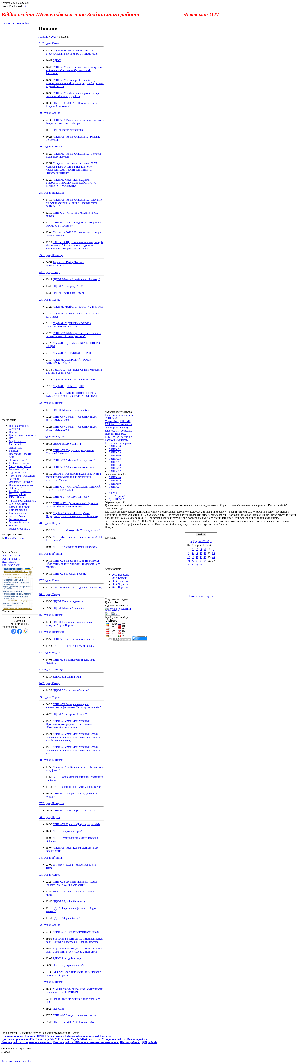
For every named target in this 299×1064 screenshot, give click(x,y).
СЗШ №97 (115, 468)
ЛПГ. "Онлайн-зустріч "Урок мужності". (77, 530)
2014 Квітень (119, 577)
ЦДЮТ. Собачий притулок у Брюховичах (77, 786)
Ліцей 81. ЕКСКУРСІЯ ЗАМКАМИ (74, 379)
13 (213, 553)
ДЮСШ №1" (116, 499)
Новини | (30, 1036)
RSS (25, 6)
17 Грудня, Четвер (49, 580)
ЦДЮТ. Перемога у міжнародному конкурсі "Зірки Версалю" (70, 624)
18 (205, 557)
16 (197, 557)
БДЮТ (57, 60)
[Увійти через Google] (25, 631)
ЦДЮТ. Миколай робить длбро (71, 409)
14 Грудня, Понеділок (51, 631)
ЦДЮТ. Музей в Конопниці (69, 901)
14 (188, 557)
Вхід (27, 22)
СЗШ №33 (115, 458)
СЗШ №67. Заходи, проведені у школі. (75, 1015)
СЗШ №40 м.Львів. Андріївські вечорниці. (78, 587)
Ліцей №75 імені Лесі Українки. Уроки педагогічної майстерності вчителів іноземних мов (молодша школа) (73, 737)
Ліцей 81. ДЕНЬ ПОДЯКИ (68, 386)
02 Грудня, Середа (49, 924)
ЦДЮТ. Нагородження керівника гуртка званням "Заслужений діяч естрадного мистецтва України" (73, 476)
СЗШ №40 (115, 477)
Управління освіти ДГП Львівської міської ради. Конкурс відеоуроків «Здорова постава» (74, 940)
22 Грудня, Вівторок (51, 402)
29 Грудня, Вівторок (51, 146)
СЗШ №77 (115, 486)
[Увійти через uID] (13, 631)
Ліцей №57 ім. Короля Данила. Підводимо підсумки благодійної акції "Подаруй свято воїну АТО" (74, 202)
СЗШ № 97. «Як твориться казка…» (74, 810)
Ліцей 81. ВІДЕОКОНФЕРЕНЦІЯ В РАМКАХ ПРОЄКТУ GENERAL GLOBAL (72, 395)
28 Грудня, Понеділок (51, 192)
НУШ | (41, 1036)
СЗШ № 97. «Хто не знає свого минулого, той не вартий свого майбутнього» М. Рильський (74, 70)
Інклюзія (105, 1036)
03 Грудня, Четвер (49, 874)
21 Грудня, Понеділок (51, 436)
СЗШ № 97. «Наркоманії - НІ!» (71, 496)
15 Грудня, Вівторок (51, 614)
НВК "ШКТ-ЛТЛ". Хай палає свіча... (75, 1022)
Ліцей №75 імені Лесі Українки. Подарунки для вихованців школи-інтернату (72, 515)
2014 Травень (120, 580)
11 (205, 553)
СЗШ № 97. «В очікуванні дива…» (73, 638)
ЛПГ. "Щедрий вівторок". (68, 831)
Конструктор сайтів (13, 1060)
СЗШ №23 (115, 452)
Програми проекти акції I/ (17, 1039)
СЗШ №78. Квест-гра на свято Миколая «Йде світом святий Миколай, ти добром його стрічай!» (73, 563)
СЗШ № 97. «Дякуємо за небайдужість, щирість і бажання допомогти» (72, 505)
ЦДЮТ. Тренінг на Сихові (68, 292)
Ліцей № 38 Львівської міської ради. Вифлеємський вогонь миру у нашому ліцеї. (72, 52)
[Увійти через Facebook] (19, 631)
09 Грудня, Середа (49, 697)
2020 (53, 36)
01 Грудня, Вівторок (51, 981)
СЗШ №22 (115, 449)
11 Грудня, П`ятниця (51, 669)
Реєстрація (18, 22)
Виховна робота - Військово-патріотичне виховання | (86, 1042)
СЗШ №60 (115, 483)
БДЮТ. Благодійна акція (67, 676)
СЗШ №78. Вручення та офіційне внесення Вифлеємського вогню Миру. (75, 121)
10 (201, 553)
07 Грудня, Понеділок (51, 803)
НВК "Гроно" (117, 496)
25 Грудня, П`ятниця (51, 255)
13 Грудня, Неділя (49, 652)
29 (193, 565)
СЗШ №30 (115, 455)
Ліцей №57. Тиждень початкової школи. (76, 931)
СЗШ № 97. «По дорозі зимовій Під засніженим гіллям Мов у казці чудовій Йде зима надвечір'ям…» (75, 83)
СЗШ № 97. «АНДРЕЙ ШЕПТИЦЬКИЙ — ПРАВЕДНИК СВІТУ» (73, 488)
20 (213, 557)
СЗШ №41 (115, 461)
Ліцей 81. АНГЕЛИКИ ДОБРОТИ (73, 352)
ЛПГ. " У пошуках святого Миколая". (75, 546)
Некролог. (59, 1008)
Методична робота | (114, 1039)
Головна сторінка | (13, 1036)
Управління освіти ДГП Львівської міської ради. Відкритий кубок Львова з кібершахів (74, 950)
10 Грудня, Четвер (49, 683)
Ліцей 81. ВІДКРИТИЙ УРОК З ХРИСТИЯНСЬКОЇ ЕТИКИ (68, 325)
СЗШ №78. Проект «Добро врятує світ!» (76, 824)
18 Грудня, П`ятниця (51, 553)
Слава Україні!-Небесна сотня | (81, 1039)
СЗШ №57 (115, 471)
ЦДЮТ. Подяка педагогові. (69, 601)
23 (197, 561)
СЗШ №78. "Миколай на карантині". (74, 460)
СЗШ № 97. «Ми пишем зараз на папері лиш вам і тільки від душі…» (72, 95)
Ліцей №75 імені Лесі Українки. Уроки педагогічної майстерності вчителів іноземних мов (73, 750)
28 (188, 565)
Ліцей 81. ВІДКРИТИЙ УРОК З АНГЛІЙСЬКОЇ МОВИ (68, 361)
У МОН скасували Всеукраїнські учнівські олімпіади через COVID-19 (74, 990)
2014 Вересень (120, 587)
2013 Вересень (120, 574)
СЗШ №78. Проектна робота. (70, 573)
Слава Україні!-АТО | (48, 1039)
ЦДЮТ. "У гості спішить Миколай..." (75, 645)
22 (193, 561)
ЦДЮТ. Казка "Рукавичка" (69, 129)
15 (193, 557)
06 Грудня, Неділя (49, 817)
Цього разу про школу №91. (69, 965)
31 (201, 565)
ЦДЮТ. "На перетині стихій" (70, 714)
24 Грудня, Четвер (49, 272)
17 (201, 557)
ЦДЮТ (113, 489)
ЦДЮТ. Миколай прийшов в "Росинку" (76, 279)
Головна (6, 22)
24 (201, 561)
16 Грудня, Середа (49, 594)
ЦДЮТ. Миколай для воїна (69, 608)
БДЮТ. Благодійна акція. (67, 958)
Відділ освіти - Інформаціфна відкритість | (72, 1036)
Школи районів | (130, 1042)
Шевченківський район (118, 443)
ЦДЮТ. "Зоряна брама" (66, 918)
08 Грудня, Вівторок (51, 759)
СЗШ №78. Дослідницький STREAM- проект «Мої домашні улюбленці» (72, 883)
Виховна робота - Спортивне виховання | (27, 1042)
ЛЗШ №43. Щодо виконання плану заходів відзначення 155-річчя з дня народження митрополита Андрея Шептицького (74, 245)
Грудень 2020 (201, 541)
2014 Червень (120, 584)
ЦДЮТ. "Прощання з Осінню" (71, 690)
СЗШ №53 (115, 464)
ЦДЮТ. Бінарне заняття (67, 443)
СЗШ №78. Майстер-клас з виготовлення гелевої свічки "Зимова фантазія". (73, 335)
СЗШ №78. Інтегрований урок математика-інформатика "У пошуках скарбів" (73, 706)
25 (205, 561)
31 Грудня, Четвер (49, 43)
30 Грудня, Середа (49, 112)
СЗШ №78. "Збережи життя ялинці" (74, 466)
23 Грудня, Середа (49, 299)
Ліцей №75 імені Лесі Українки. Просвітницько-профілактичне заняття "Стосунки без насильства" (69, 724)
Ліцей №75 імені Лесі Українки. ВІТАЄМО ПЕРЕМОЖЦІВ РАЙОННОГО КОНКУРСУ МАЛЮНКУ (71, 182)
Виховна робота (137, 1039)
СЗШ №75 (115, 480)
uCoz (30, 1060)
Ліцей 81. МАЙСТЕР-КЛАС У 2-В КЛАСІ (78, 306)
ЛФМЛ (113, 492)
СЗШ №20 (115, 446)
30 (197, 565)
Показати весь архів (201, 596)
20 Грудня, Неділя (49, 523)
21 (188, 561)
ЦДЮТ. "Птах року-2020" (68, 286)
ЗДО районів (149, 1042)
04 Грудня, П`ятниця (51, 857)
